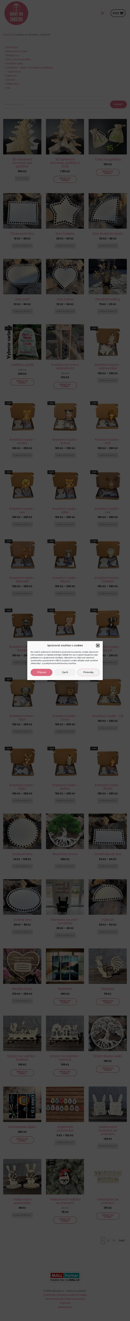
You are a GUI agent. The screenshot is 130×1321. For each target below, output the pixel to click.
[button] (97, 645)
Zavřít (65, 672)
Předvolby (88, 672)
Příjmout (41, 672)
